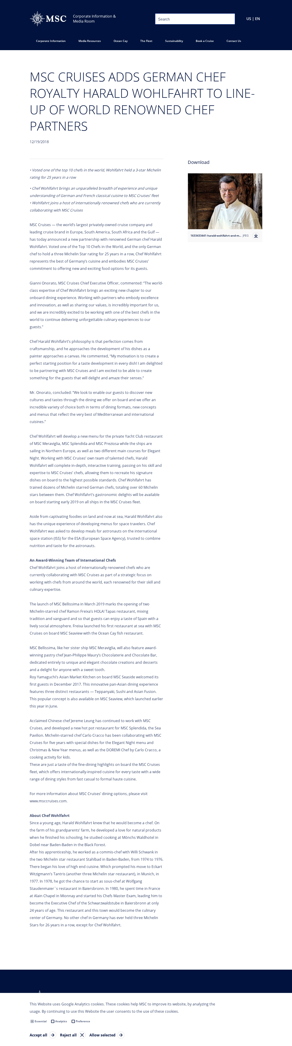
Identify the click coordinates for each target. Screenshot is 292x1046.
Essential (41, 1021)
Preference (83, 1021)
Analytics (61, 1021)
